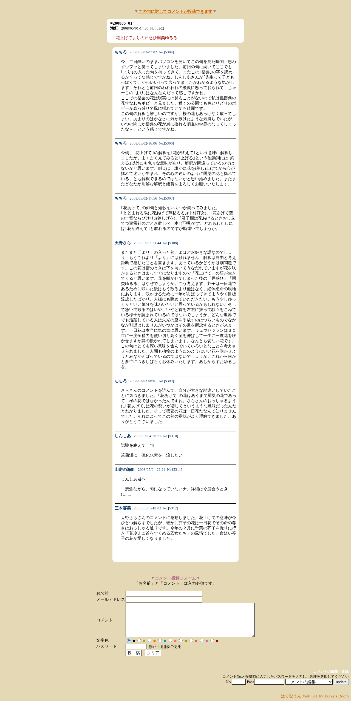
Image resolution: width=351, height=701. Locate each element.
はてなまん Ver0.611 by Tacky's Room (315, 696)
